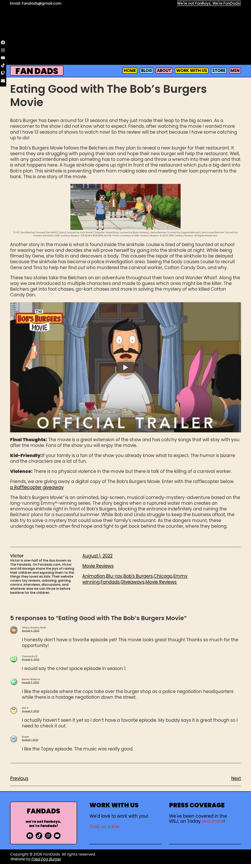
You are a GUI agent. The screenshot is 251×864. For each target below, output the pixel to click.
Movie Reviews (98, 566)
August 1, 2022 (30, 740)
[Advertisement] (125, 36)
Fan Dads (36, 71)
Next (236, 778)
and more (213, 821)
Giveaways (132, 582)
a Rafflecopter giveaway (37, 487)
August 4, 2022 (30, 630)
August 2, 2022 (30, 711)
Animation (93, 576)
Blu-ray (114, 576)
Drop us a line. (104, 827)
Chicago (163, 576)
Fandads (110, 582)
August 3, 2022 (30, 682)
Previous (19, 778)
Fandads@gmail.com (41, 3)
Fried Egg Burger (46, 859)
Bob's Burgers (138, 576)
